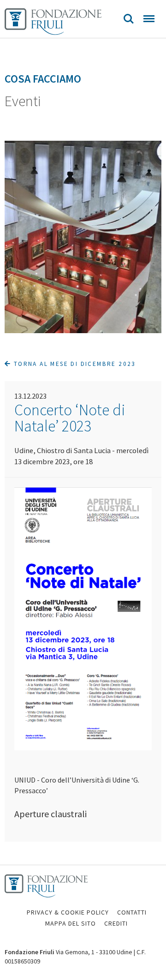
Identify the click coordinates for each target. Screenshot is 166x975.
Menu (149, 19)
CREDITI (116, 923)
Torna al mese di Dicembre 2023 (73, 364)
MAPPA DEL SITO (70, 923)
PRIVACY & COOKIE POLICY (68, 912)
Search (129, 19)
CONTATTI (132, 912)
